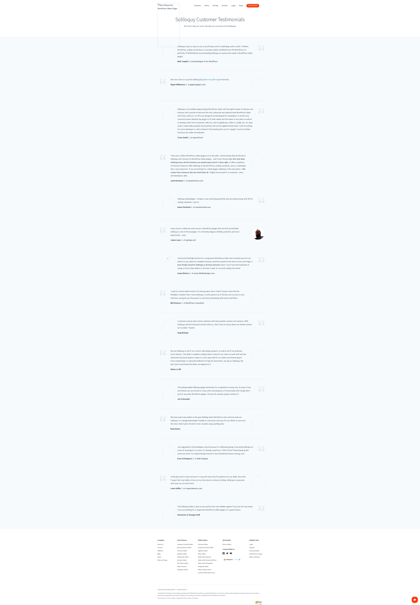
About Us (160, 544)
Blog (241, 5)
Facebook (224, 553)
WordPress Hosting (255, 554)
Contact (225, 5)
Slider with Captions (204, 557)
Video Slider (202, 554)
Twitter (227, 553)
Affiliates (160, 551)
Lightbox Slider (182, 554)
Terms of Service (162, 598)
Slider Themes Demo (205, 570)
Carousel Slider (182, 551)
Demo (207, 5)
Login (233, 5)
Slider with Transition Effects (207, 560)
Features (197, 5)
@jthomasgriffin (209, 79)
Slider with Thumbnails (205, 563)
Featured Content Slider (185, 544)
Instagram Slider (182, 570)
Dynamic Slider (182, 560)
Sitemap (195, 598)
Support (252, 548)
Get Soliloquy (253, 5)
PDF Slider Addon (182, 563)
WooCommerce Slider (184, 548)
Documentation (254, 551)
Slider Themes (182, 566)
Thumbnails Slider (183, 557)
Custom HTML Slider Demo (206, 573)
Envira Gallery (227, 544)
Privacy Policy (172, 598)
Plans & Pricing (162, 560)
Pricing (215, 5)
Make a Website (254, 557)
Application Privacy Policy (184, 598)
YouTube (231, 553)
